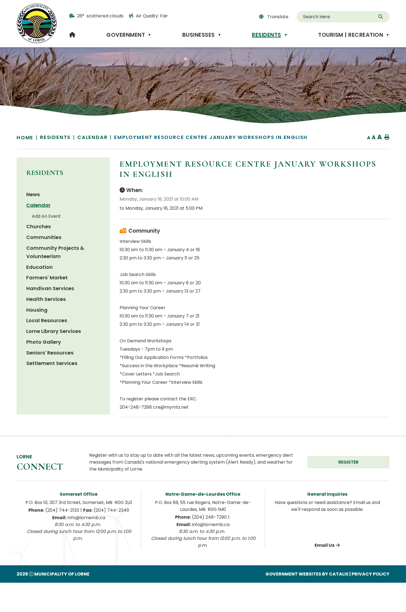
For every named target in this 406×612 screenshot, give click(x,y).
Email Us (324, 545)
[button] (381, 17)
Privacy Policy (370, 574)
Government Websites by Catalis (307, 574)
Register (348, 462)
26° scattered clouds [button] (100, 16)
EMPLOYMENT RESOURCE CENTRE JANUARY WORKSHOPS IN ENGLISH (211, 137)
